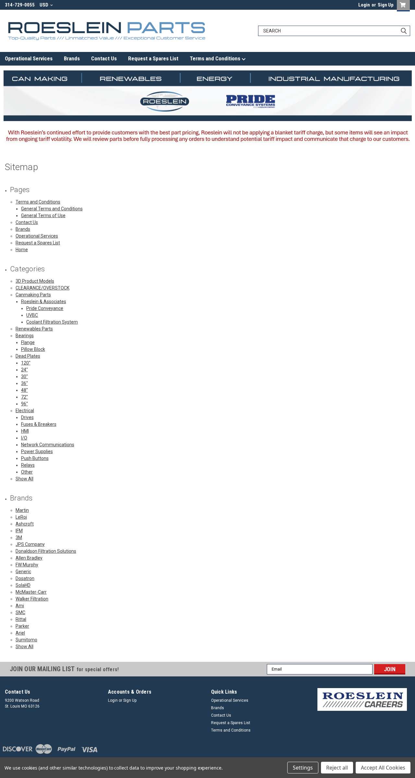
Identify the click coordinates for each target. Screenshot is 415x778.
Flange (28, 342)
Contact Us (104, 58)
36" (24, 383)
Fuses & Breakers (38, 424)
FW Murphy (27, 564)
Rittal (21, 619)
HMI (25, 431)
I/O (24, 437)
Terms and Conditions (216, 58)
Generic (23, 571)
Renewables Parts (34, 328)
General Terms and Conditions (52, 208)
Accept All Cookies (383, 767)
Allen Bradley (29, 558)
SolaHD (23, 585)
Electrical (25, 410)
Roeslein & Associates (43, 301)
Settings (303, 767)
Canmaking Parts (33, 294)
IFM (19, 530)
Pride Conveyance (44, 308)
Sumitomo (26, 639)
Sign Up (386, 5)
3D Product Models (35, 281)
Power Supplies (37, 451)
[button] (362, 699)
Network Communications (47, 444)
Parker (22, 626)
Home (22, 249)
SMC (20, 612)
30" (24, 376)
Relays (28, 465)
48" (24, 390)
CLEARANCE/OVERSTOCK (42, 287)
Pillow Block (33, 349)
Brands (72, 58)
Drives (27, 417)
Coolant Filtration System (52, 322)
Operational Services (29, 58)
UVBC (32, 315)
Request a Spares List (153, 58)
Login (364, 5)
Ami (20, 605)
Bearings (25, 335)
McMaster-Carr (31, 592)
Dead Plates (28, 356)
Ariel (20, 633)
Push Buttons (35, 458)
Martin (22, 510)
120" (25, 362)
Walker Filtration (32, 598)
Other (27, 472)
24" (24, 369)
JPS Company (30, 544)
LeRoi (21, 517)
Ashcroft (25, 523)
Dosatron (25, 578)
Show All (24, 478)
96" (24, 403)
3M (19, 537)
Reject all (337, 767)
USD (44, 5)
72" (24, 397)
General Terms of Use (43, 215)
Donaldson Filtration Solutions (46, 551)
